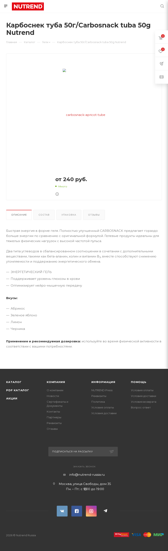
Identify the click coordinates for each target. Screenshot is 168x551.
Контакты (53, 411)
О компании (55, 390)
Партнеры (54, 417)
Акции (11, 398)
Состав (44, 214)
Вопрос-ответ (141, 407)
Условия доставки (104, 413)
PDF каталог (17, 390)
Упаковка (68, 214)
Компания (56, 382)
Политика (98, 401)
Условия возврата (143, 401)
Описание (19, 214)
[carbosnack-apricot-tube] (84, 115)
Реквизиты (54, 423)
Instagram (91, 511)
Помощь (138, 382)
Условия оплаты (102, 407)
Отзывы (94, 214)
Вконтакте (62, 511)
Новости (53, 396)
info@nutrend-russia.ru (87, 475)
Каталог (14, 382)
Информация (103, 382)
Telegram (105, 511)
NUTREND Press (101, 390)
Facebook (76, 511)
